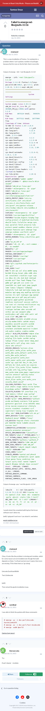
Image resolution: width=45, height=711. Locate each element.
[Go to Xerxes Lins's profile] (2, 650)
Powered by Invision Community (23, 707)
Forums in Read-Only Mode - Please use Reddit (21, 3)
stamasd (21, 36)
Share (11, 674)
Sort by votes (28, 531)
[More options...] (39, 55)
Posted (10, 54)
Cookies (23, 703)
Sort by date (38, 531)
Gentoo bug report (8, 633)
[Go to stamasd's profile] (3, 51)
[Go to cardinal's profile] (2, 604)
